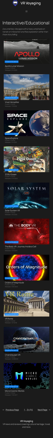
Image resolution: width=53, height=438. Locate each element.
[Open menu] (26, 11)
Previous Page (10, 409)
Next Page (44, 409)
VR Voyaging (31, 3)
